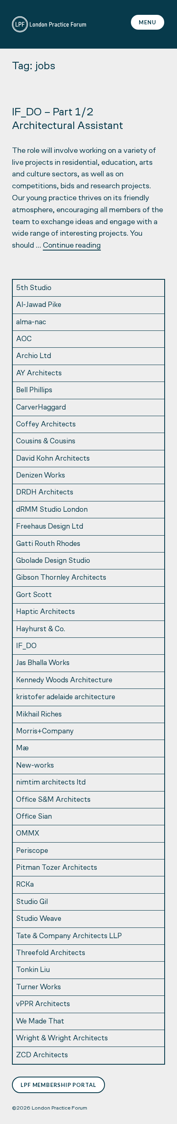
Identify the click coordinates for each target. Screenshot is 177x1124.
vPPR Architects (43, 1004)
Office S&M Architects (53, 799)
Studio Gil (32, 902)
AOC (24, 339)
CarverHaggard (41, 407)
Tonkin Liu (33, 970)
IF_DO (26, 646)
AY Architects (39, 373)
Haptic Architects (45, 612)
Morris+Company (45, 731)
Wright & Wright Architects (62, 1038)
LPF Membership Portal (58, 1085)
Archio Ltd (33, 356)
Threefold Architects (50, 953)
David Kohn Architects (53, 458)
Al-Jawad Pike (38, 305)
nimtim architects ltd (51, 782)
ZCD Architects (42, 1055)
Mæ (22, 748)
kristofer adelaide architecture (65, 697)
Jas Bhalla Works (43, 663)
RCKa (25, 884)
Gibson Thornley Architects (61, 577)
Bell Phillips (34, 390)
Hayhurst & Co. (40, 629)
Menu (147, 22)
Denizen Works (40, 475)
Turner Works (38, 987)
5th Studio (33, 288)
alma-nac (31, 322)
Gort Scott (34, 595)
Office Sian (34, 816)
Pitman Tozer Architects (56, 867)
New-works (35, 765)
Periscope (32, 851)
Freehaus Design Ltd (49, 526)
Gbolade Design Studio (53, 560)
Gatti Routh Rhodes (48, 544)
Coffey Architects (46, 424)
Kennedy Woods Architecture (64, 680)
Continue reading (72, 246)
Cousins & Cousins (45, 441)
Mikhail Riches (39, 714)
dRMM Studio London (52, 509)
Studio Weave (38, 919)
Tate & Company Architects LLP (69, 936)
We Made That (40, 1021)
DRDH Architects (44, 492)
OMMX (27, 833)
